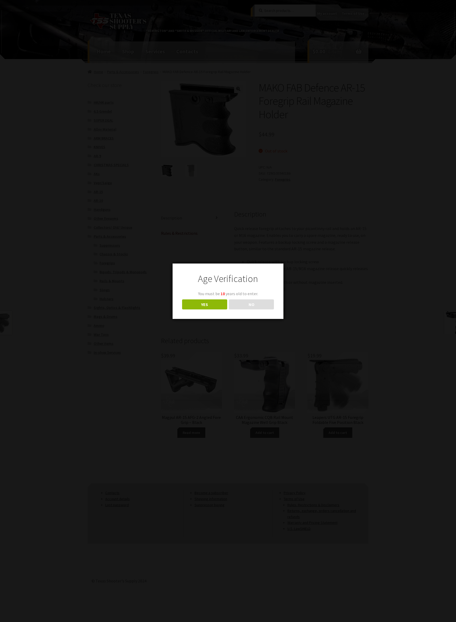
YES (204, 304)
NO (251, 304)
